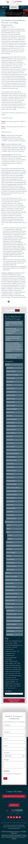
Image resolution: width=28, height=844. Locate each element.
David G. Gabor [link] (11, 398)
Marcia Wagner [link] (11, 467)
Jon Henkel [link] (10, 439)
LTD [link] (17, 681)
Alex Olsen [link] (10, 368)
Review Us (14, 805)
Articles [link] (9, 525)
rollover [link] (18, 686)
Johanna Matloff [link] (11, 429)
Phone (5, 746)
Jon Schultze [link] (10, 443)
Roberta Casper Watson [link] (13, 487)
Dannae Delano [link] (11, 395)
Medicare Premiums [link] (11, 597)
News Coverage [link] (11, 552)
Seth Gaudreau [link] (11, 498)
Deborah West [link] (10, 402)
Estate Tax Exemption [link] (11, 576)
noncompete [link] (16, 684)
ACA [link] (10, 641)
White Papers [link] (10, 569)
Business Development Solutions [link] (15, 836)
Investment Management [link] (13, 627)
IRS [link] (15, 677)
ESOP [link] (18, 663)
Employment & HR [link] (10, 653)
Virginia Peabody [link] (11, 518)
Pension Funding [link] (10, 603)
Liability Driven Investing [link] (12, 579)
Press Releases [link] (11, 562)
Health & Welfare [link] (11, 624)
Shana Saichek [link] (11, 501)
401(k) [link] (6, 641)
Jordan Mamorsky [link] (11, 450)
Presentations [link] (10, 559)
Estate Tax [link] (8, 573)
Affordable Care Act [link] (17, 641)
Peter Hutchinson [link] (11, 484)
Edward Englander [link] (12, 409)
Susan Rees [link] (10, 511)
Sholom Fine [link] (10, 504)
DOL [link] (18, 651)
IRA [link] (13, 677)
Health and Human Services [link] (12, 671)
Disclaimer (6, 771)
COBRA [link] (15, 643)
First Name (7, 725)
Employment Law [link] (11, 614)
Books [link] (8, 528)
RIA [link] (15, 686)
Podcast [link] (9, 556)
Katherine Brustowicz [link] (12, 453)
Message (6, 759)
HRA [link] (19, 673)
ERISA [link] (6, 661)
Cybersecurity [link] (10, 610)
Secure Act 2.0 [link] (12, 688)
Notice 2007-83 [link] (10, 600)
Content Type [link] (9, 521)
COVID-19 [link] (14, 647)
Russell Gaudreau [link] (11, 491)
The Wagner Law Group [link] (13, 831)
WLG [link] (4, 27)
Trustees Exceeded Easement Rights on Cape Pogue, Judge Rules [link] (14, 324)
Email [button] (14, 7)
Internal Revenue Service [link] (14, 675)
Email (5, 739)
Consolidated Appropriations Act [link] (13, 645)
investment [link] (8, 677)
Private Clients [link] (10, 631)
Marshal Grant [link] (10, 477)
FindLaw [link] (14, 838)
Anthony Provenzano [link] (12, 374)
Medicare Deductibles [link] (11, 593)
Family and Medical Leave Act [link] (13, 665)
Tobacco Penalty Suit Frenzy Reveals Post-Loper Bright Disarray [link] (13, 338)
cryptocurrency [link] (9, 649)
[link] (14, 2)
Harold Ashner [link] (11, 422)
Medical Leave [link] (9, 684)
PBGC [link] (6, 686)
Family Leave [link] (8, 667)
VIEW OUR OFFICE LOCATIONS (14, 796)
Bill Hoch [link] (9, 385)
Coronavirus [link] (8, 647)
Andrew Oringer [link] (11, 371)
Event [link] (8, 532)
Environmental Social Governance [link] (10, 658)
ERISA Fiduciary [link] (13, 661)
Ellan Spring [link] (10, 412)
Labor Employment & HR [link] (11, 679)
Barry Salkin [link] (10, 381)
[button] (5, 7)
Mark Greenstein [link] (11, 470)
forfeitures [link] (8, 669)
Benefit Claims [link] (9, 643)
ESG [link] (15, 663)
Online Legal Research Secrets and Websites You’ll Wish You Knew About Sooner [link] (14, 356)
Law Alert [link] (9, 549)
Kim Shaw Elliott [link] (11, 456)
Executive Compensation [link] (13, 620)
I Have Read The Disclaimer (13, 773)
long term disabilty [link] (10, 681)
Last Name (7, 732)
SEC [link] (6, 688)
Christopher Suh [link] (11, 391)
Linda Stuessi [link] (10, 463)
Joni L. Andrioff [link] (11, 446)
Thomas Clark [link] (10, 515)
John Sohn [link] (10, 436)
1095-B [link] (3, 135)
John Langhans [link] (11, 433)
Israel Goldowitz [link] (11, 426)
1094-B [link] (3, 121)
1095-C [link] (3, 144)
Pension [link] (11, 686)
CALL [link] (24, 6)
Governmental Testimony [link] (13, 545)
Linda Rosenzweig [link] (11, 460)
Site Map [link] (11, 835)
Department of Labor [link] (10, 651)
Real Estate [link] (10, 634)
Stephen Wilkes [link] (11, 508)
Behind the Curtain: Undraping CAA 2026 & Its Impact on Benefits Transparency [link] (12, 331)
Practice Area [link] (9, 607)
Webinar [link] (10, 538)
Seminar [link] (10, 535)
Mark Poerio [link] (10, 474)
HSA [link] (6, 675)
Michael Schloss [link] (11, 480)
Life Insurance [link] (9, 583)
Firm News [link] (9, 542)
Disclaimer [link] (5, 835)
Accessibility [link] (18, 835)
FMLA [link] (19, 667)
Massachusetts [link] (10, 590)
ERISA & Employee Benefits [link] (14, 617)
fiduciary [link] (15, 667)
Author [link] (8, 364)
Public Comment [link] (11, 566)
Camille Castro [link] (10, 388)
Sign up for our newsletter (14, 700)
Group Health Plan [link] (16, 669)
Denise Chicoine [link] (11, 405)
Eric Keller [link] (9, 415)
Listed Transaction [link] (10, 586)
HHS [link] (16, 673)
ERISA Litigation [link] (9, 663)
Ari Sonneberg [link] (11, 378)
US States (6, 752)
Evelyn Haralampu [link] (12, 419)
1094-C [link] (3, 126)
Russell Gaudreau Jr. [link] (12, 494)
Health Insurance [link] (9, 673)
